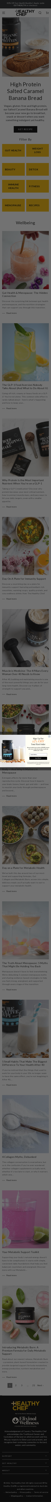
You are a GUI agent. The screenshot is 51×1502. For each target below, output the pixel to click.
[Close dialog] (49, 736)
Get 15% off (38, 758)
